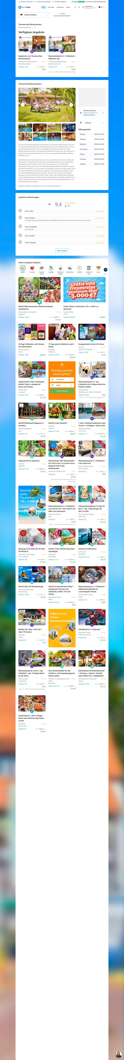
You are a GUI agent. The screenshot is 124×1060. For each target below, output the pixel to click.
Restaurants (60, 7)
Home (43, 7)
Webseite (92, 123)
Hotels (68, 7)
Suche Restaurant (62, 391)
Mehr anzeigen (62, 251)
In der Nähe (51, 7)
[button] (22, 105)
